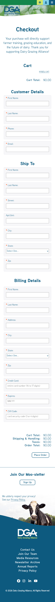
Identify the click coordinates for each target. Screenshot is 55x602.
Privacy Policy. (18, 500)
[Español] (40, 2)
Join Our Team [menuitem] (27, 554)
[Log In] (46, 2)
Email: (10, 144)
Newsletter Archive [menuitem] (27, 562)
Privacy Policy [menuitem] (28, 571)
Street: (11, 201)
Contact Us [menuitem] (27, 550)
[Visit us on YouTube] (35, 581)
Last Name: (13, 114)
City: (10, 231)
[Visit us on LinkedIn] (30, 581)
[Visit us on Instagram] (24, 581)
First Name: (13, 98)
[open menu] (52, 2)
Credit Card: (13, 381)
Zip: (9, 261)
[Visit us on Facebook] (18, 581)
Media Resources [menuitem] (27, 558)
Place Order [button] (40, 455)
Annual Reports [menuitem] (28, 566)
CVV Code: (12, 412)
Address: (12, 320)
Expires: (11, 396)
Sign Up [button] (27, 483)
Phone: (11, 129)
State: (10, 246)
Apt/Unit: (10, 216)
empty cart (44, 72)
